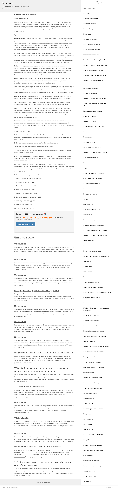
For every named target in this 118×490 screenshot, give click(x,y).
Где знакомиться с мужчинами (93, 111)
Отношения (20, 243)
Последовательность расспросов (93, 225)
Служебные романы (89, 116)
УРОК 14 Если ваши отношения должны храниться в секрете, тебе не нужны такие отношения (41, 370)
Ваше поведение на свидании (92, 132)
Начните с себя (88, 34)
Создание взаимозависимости (92, 388)
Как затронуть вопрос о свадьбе (93, 409)
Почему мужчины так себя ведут (93, 70)
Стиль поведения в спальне (92, 362)
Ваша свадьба (87, 424)
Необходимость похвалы (91, 315)
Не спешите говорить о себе (92, 184)
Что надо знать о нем (90, 163)
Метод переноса (88, 241)
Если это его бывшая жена (10, 487)
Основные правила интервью (92, 178)
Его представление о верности (93, 450)
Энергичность (87, 215)
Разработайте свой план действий (94, 60)
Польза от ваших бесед (90, 158)
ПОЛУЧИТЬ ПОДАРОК (26, 224)
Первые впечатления (90, 93)
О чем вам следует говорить (92, 282)
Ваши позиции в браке (90, 393)
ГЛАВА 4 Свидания (89, 121)
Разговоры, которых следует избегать (95, 230)
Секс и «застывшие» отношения (93, 367)
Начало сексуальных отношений (93, 352)
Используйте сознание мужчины (93, 331)
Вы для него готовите (90, 142)
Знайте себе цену (88, 403)
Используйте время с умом (91, 49)
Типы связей (87, 481)
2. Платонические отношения (29, 386)
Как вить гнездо (88, 398)
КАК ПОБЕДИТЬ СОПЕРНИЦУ (93, 435)
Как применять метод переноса (93, 246)
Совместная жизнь (89, 372)
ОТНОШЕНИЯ (21, 417)
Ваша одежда (87, 137)
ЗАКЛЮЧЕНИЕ (88, 429)
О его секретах (88, 455)
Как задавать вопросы (90, 194)
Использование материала (91, 44)
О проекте (39, 482)
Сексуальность (88, 204)
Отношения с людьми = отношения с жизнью (37, 446)
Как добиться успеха (89, 24)
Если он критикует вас (90, 341)
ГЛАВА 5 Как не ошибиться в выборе (95, 152)
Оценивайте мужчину (90, 29)
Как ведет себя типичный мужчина (94, 75)
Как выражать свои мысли (91, 277)
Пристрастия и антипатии (91, 209)
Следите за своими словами (92, 298)
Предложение (87, 414)
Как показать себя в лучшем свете (94, 287)
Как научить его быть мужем (92, 383)
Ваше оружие (109, 487)
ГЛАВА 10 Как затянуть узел (92, 378)
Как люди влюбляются (90, 18)
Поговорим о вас (88, 266)
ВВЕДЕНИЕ (87, 13)
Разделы (47, 482)
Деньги (85, 199)
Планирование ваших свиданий (93, 126)
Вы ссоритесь (87, 303)
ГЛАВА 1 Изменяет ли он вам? (93, 445)
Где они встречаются (90, 476)
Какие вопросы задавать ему (92, 251)
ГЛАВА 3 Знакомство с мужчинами (94, 98)
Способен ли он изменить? (91, 460)
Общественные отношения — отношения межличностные (43, 352)
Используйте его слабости (91, 326)
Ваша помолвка (88, 419)
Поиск (99, 2)
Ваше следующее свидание (91, 147)
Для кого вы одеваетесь (90, 88)
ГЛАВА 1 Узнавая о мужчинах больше (95, 65)
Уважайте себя (87, 261)
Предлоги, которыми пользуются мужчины (97, 466)
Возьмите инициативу (90, 39)
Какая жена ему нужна (90, 220)
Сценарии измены (89, 471)
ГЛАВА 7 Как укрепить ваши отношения (96, 256)
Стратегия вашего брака (91, 55)
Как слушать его (88, 189)
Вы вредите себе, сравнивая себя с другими (36, 290)
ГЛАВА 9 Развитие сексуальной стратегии (96, 346)
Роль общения (87, 272)
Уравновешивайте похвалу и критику (95, 336)
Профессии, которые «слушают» (93, 173)
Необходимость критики (91, 321)
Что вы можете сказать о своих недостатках (97, 292)
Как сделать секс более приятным (94, 357)
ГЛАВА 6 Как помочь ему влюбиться (95, 235)
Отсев (85, 168)
